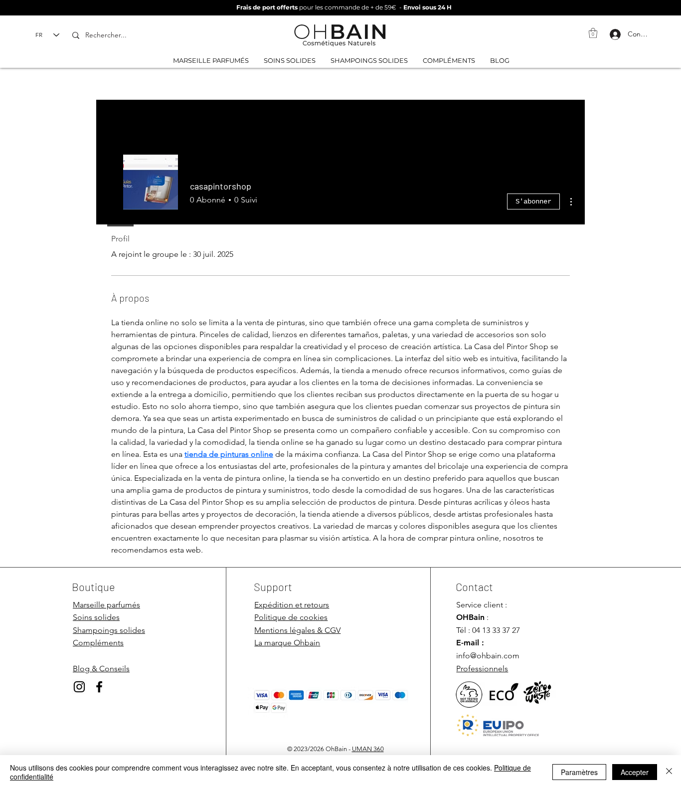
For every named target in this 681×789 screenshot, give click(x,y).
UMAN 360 (368, 749)
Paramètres (579, 772)
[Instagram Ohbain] (79, 686)
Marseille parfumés (106, 604)
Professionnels (482, 668)
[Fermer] (669, 772)
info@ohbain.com (487, 655)
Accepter (635, 772)
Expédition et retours (291, 604)
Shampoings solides (109, 630)
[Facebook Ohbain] (99, 686)
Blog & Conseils (101, 668)
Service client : (481, 604)
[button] (593, 33)
